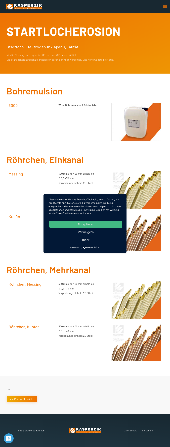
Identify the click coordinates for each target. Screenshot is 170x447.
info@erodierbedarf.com (31, 430)
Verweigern (86, 232)
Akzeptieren (85, 224)
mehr (85, 240)
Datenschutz (130, 430)
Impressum (147, 430)
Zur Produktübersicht (21, 398)
